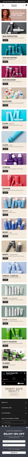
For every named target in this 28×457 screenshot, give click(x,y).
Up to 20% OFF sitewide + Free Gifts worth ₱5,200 (14, 1)
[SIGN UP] (24, 422)
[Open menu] (2, 5)
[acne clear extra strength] (14, 141)
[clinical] (14, 163)
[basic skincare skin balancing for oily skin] (14, 54)
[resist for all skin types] (14, 250)
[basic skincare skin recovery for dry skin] (14, 76)
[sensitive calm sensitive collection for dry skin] (14, 316)
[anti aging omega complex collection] (14, 272)
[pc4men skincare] (14, 359)
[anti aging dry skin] (14, 228)
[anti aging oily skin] (14, 207)
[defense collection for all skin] (14, 185)
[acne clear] (14, 120)
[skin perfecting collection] (14, 32)
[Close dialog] (27, 427)
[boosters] (14, 97)
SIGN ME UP (14, 453)
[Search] (23, 5)
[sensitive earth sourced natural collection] (14, 338)
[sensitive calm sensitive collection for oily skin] (14, 294)
